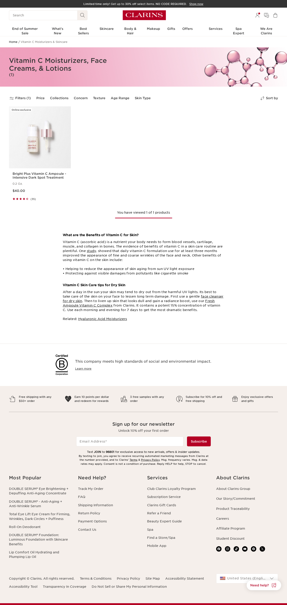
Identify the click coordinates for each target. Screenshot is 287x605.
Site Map (153, 578)
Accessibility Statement (184, 578)
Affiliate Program (230, 528)
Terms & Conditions (95, 578)
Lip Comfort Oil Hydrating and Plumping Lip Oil (34, 554)
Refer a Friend (159, 513)
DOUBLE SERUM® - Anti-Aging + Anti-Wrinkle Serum (35, 504)
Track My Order (90, 489)
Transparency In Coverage (64, 586)
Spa (150, 529)
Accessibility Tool (23, 586)
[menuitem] (257, 15)
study (91, 251)
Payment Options (92, 521)
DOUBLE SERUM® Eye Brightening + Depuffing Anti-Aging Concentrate (38, 491)
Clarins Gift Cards (161, 505)
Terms (133, 459)
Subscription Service (164, 497)
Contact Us (87, 529)
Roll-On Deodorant (25, 527)
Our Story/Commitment (235, 498)
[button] (264, 585)
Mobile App (156, 546)
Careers (222, 518)
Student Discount (230, 538)
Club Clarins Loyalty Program (171, 489)
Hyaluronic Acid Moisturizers (102, 319)
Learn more (83, 368)
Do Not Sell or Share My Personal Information (129, 586)
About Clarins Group (233, 489)
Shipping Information (95, 505)
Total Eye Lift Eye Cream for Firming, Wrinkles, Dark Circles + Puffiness (39, 516)
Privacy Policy (150, 459)
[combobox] (247, 578)
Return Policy (89, 513)
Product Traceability (233, 509)
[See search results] (82, 15)
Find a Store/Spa (161, 537)
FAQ (81, 497)
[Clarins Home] (144, 15)
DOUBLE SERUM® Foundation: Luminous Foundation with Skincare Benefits (38, 539)
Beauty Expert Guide (164, 521)
